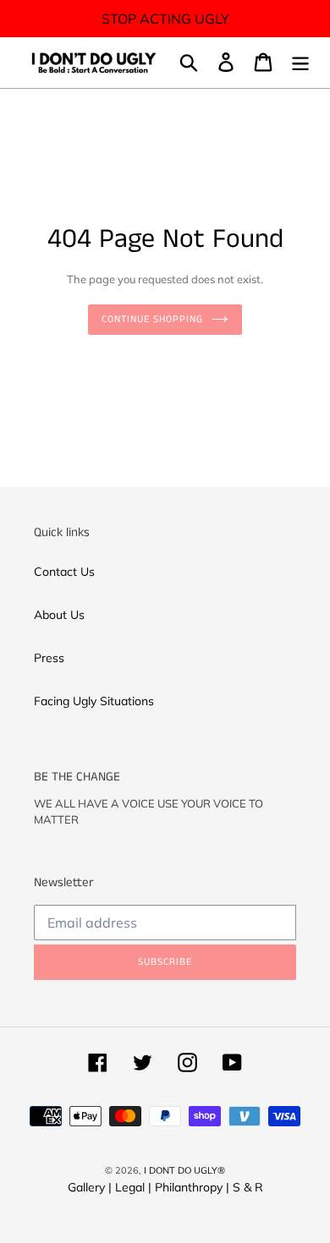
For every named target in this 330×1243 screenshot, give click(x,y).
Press (49, 657)
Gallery (86, 1187)
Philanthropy (189, 1187)
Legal (130, 1187)
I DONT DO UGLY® (184, 1170)
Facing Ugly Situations (94, 701)
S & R (248, 1187)
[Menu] (300, 62)
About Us (59, 614)
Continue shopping (152, 319)
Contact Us (64, 571)
